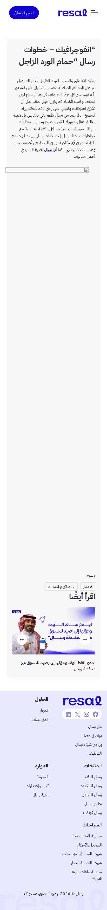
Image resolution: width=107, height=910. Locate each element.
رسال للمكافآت (90, 786)
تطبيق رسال (93, 804)
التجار (44, 710)
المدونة (42, 777)
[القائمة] (94, 12)
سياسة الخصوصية (87, 836)
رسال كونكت (92, 813)
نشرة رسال (40, 795)
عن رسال (95, 726)
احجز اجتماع (24, 13)
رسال (48, 150)
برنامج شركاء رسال (88, 744)
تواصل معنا (93, 736)
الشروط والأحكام (89, 845)
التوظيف (95, 753)
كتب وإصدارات (36, 786)
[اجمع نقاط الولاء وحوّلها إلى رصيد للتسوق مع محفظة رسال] (54, 630)
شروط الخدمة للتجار (86, 863)
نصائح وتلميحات (61, 586)
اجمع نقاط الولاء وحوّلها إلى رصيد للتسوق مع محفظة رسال (58, 666)
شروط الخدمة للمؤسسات (82, 854)
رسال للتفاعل (92, 795)
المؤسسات (39, 719)
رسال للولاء (93, 777)
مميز (87, 586)
